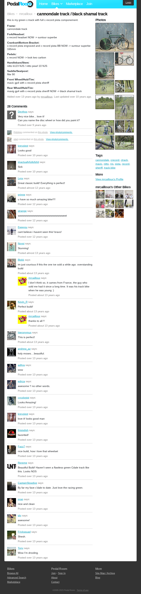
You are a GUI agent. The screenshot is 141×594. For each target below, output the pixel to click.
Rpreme (11, 466)
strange (11, 214)
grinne (11, 197)
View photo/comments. (61, 132)
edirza (11, 384)
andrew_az (11, 352)
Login (128, 2)
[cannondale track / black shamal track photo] (115, 24)
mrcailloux (47, 96)
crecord (115, 160)
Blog (97, 577)
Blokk (11, 263)
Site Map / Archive (105, 573)
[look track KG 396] (110, 213)
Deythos (11, 115)
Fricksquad (11, 535)
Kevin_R (11, 305)
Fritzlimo (18, 132)
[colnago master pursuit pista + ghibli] (129, 194)
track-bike (109, 167)
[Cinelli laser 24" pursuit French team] (119, 194)
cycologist (11, 400)
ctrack (124, 160)
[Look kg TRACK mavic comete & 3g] (119, 203)
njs (111, 163)
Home (43, 4)
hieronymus (11, 335)
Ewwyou (11, 230)
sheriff (99, 167)
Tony (11, 551)
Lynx (11, 181)
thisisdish (11, 433)
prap (11, 502)
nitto (106, 163)
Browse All (12, 573)
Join (89, 4)
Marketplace (74, 4)
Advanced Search (16, 577)
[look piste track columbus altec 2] (100, 213)
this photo (43, 132)
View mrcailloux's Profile (109, 179)
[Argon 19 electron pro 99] (100, 194)
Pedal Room (20, 4)
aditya (11, 368)
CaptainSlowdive (11, 486)
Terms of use (82, 590)
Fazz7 (11, 449)
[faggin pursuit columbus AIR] (100, 203)
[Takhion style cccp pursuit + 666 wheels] (119, 213)
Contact (55, 582)
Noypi (11, 246)
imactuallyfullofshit (11, 165)
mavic (98, 163)
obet (16, 139)
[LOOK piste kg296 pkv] (129, 203)
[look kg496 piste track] (110, 203)
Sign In (62, 573)
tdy (11, 518)
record (125, 163)
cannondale (102, 160)
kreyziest (11, 149)
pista (117, 163)
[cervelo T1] (110, 194)
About (54, 577)
